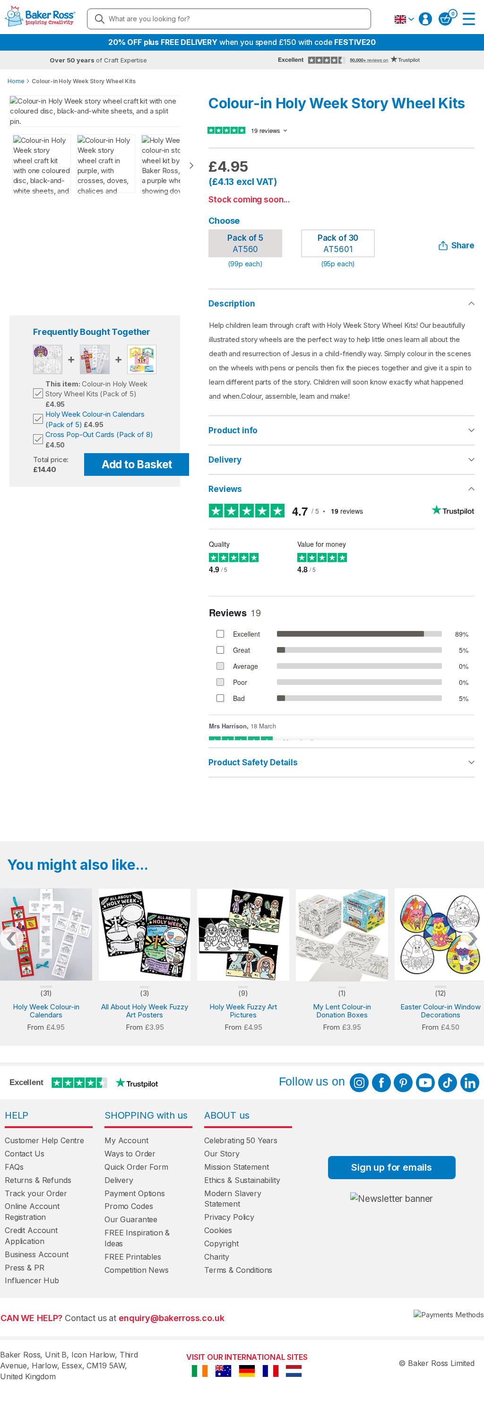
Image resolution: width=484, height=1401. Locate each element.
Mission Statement (236, 1167)
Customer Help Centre (44, 1140)
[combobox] (229, 19)
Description (231, 303)
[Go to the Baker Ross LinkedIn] (469, 1082)
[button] (404, 19)
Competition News (136, 1270)
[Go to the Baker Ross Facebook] (381, 1082)
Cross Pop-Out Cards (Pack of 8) (99, 434)
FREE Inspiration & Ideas (137, 1238)
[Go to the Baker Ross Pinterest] (403, 1082)
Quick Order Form (136, 1167)
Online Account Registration (32, 1211)
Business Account (37, 1254)
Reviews (225, 489)
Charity (216, 1256)
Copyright (221, 1243)
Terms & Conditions (238, 1270)
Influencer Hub (32, 1280)
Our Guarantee (130, 1219)
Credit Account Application (31, 1236)
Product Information (341, 430)
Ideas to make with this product (341, 762)
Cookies (218, 1230)
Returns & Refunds (38, 1180)
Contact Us (24, 1153)
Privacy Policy (229, 1217)
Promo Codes (128, 1206)
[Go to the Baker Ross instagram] (359, 1082)
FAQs (14, 1167)
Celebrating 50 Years (240, 1140)
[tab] (341, 431)
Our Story (222, 1153)
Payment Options (134, 1193)
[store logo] (40, 19)
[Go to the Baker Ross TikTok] (447, 1082)
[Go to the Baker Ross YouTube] (425, 1082)
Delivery (225, 459)
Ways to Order (130, 1153)
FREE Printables (132, 1256)
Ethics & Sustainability (242, 1180)
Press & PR (24, 1267)
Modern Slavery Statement (232, 1199)
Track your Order (36, 1193)
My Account (126, 1140)
